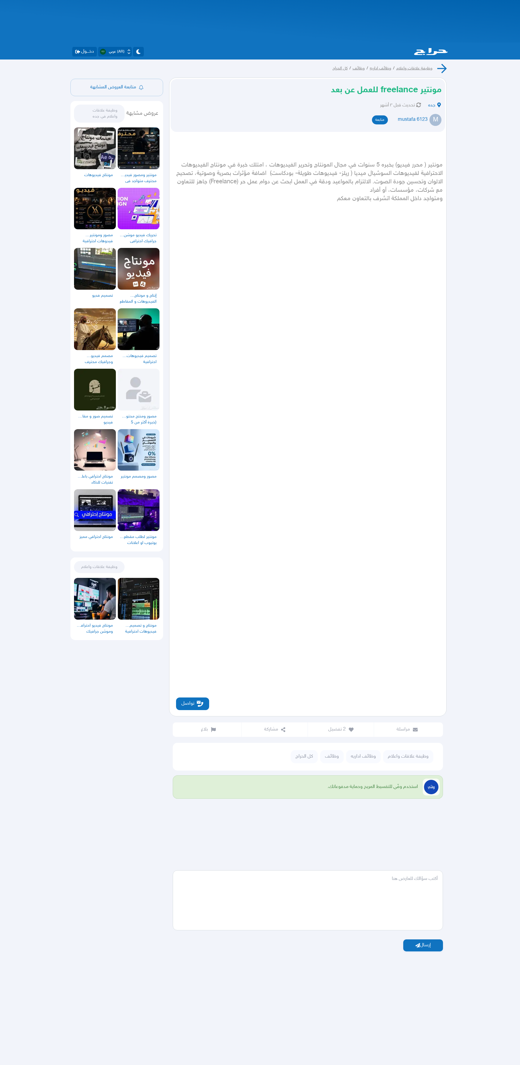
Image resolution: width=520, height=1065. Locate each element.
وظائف (359, 68)
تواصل (187, 703)
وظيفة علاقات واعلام (414, 68)
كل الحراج (340, 68)
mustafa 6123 (413, 120)
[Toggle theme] (138, 52)
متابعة (379, 120)
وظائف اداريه (380, 68)
